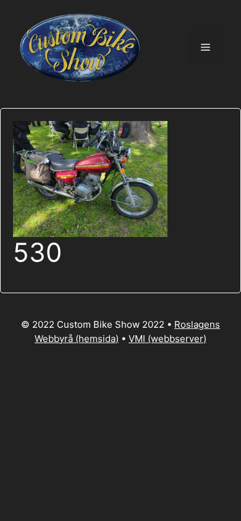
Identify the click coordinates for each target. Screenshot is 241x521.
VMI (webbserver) (167, 338)
